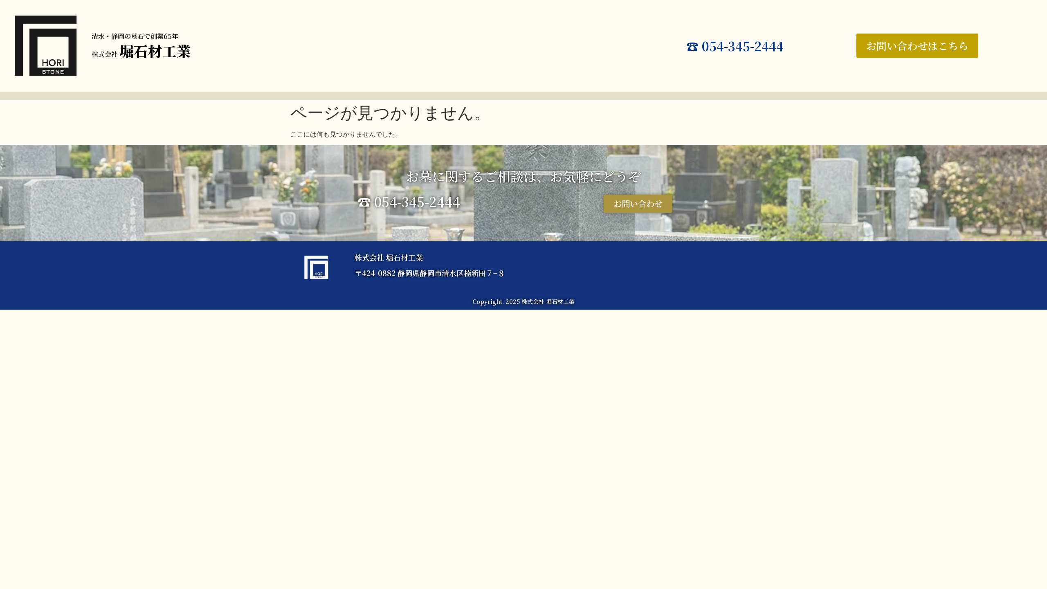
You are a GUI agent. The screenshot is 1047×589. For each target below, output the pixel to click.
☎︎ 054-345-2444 (735, 46)
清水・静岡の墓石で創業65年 (135, 36)
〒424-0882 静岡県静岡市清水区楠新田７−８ (430, 273)
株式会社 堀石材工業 (389, 257)
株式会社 (141, 54)
